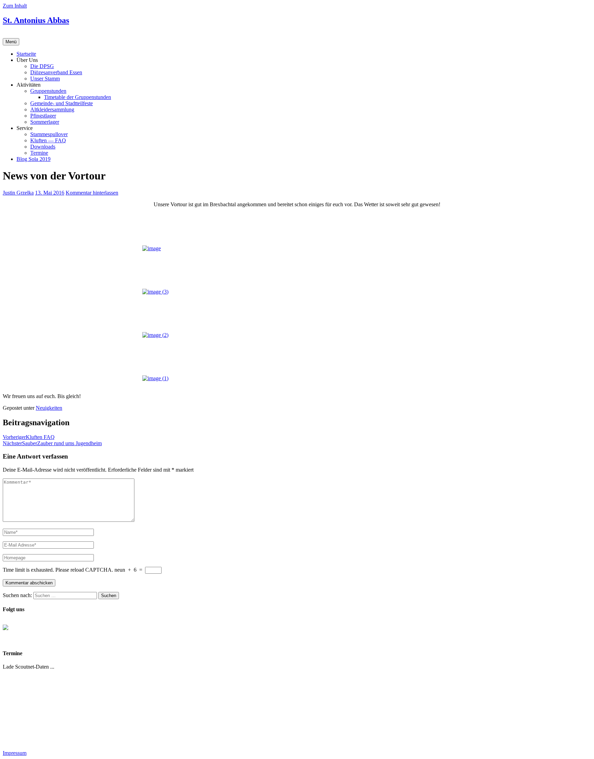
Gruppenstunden (48, 91)
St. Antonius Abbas (36, 20)
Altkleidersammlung (52, 109)
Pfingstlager (43, 116)
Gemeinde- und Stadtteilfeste (61, 103)
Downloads (42, 147)
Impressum (14, 753)
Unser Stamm (45, 78)
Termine (39, 153)
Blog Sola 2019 (33, 159)
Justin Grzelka (18, 193)
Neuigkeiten (49, 408)
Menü (11, 41)
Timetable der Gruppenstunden (77, 97)
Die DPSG (42, 66)
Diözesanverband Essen (56, 72)
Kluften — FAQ (48, 140)
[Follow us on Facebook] (11, 633)
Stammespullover (49, 134)
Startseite (26, 54)
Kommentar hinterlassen (92, 193)
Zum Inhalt (15, 6)
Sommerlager (44, 122)
